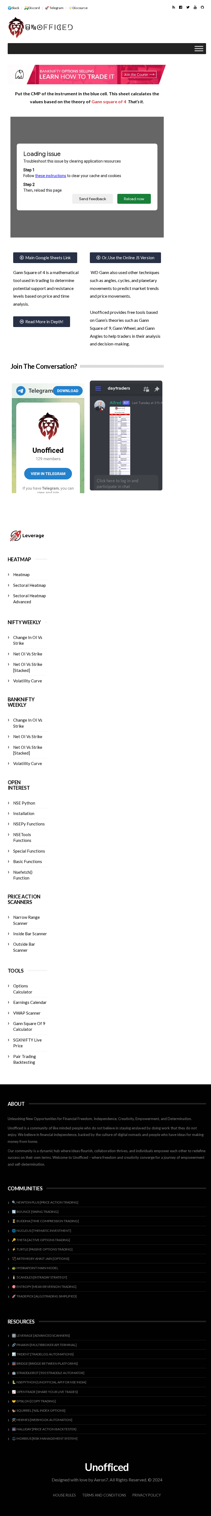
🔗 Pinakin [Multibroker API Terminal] (44, 1345)
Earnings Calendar (30, 1002)
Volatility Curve (27, 680)
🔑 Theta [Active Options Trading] (41, 1240)
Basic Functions (27, 861)
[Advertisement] (141, 28)
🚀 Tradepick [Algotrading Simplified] (44, 1296)
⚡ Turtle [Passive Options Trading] (42, 1249)
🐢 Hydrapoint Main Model (35, 1268)
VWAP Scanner (27, 1012)
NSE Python (24, 802)
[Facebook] (180, 7)
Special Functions (29, 850)
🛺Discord (32, 8)
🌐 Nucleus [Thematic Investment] (41, 1231)
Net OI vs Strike (27, 653)
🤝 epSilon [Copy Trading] (34, 1401)
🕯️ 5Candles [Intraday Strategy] (39, 1277)
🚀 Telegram (54, 8)
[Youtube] (195, 7)
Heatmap (21, 574)
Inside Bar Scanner (30, 933)
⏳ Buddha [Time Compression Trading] (45, 1221)
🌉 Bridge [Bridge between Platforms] (45, 1363)
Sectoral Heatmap (29, 585)
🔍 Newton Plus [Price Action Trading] (45, 1202)
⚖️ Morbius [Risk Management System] (44, 1438)
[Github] (202, 7)
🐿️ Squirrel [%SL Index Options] (38, 1410)
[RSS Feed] (173, 7)
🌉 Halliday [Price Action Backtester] (44, 1429)
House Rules (64, 1495)
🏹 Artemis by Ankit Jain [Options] (40, 1259)
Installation (23, 813)
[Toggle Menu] (199, 48)
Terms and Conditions (104, 1495)
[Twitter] (188, 7)
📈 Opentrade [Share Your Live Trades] (45, 1392)
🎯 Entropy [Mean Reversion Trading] (44, 1287)
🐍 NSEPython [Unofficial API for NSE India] (49, 1382)
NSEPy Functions (29, 823)
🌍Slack (13, 8)
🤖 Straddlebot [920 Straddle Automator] (48, 1373)
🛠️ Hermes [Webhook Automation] (42, 1420)
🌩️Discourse (78, 8)
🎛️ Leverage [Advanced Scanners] (41, 1335)
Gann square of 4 (108, 101)
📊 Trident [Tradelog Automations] (43, 1354)
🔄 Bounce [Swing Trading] (35, 1212)
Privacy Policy (146, 1495)
